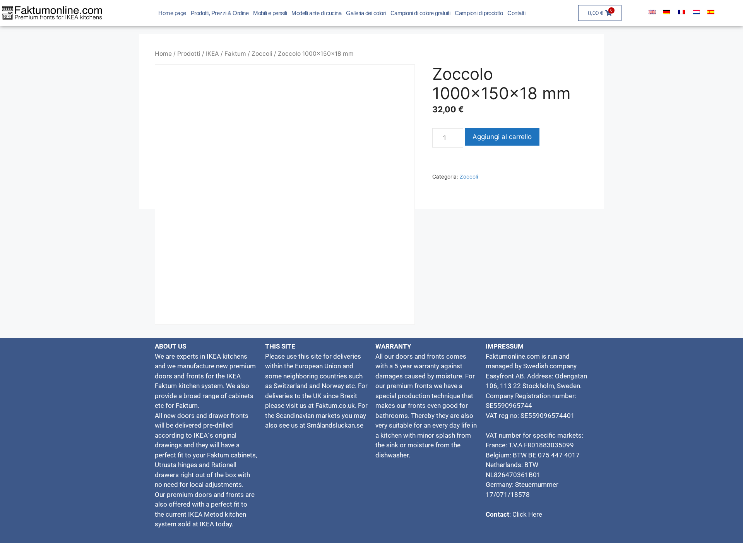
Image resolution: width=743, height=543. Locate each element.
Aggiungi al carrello (502, 137)
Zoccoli (262, 53)
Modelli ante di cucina (316, 13)
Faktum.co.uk (335, 405)
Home (163, 53)
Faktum (235, 53)
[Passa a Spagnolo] (711, 12)
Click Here (526, 514)
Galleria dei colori (366, 13)
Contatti (516, 13)
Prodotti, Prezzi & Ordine (220, 13)
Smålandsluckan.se (335, 425)
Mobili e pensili (270, 13)
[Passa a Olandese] (696, 12)
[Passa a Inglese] (652, 12)
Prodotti (188, 53)
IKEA (212, 53)
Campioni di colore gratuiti (420, 13)
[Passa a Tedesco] (666, 12)
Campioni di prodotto (479, 13)
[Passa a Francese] (681, 12)
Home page (172, 13)
